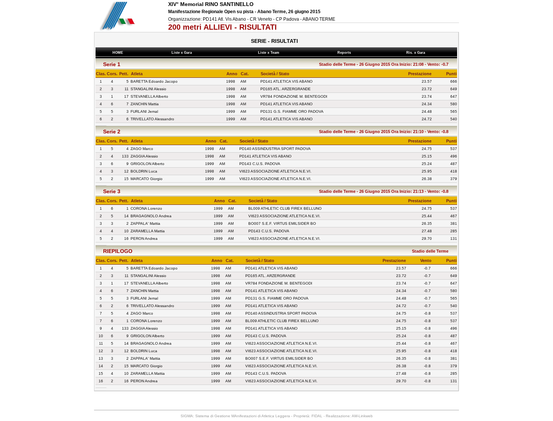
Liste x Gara (182, 53)
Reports (345, 53)
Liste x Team (270, 53)
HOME (117, 53)
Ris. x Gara (416, 53)
